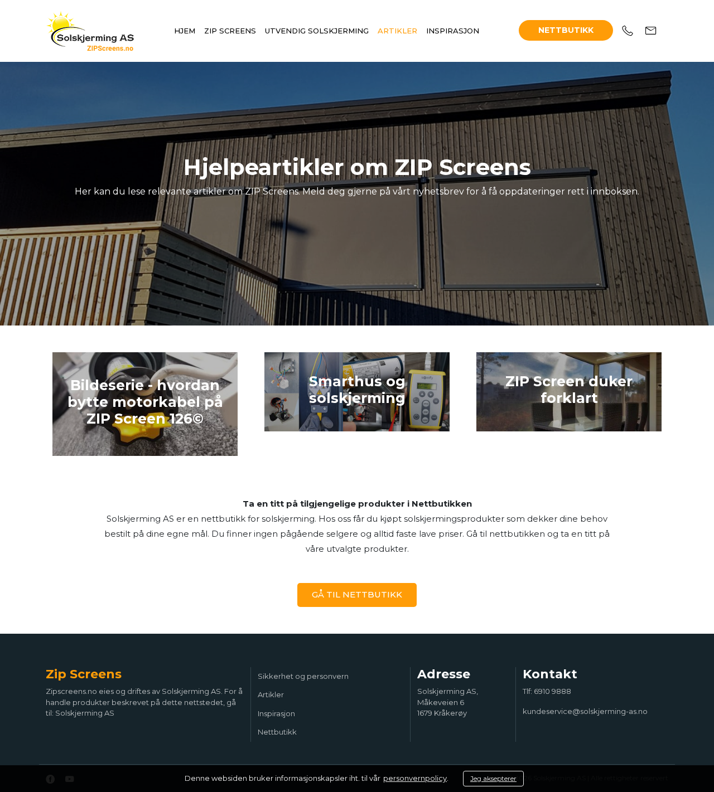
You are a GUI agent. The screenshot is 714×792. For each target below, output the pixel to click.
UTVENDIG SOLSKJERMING (317, 30)
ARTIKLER (397, 30)
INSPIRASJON (452, 30)
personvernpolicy (415, 778)
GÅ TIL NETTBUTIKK (357, 594)
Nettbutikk (566, 30)
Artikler (271, 694)
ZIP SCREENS (230, 30)
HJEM (184, 30)
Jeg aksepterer (493, 778)
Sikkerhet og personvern (303, 676)
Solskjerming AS (84, 712)
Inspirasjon (276, 713)
